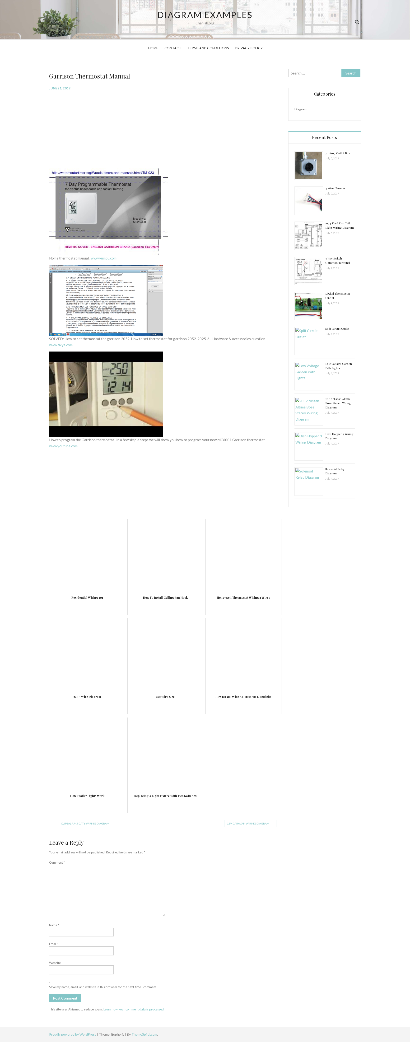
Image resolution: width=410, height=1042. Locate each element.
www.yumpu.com (103, 258)
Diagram (300, 109)
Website (55, 963)
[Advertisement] (165, 129)
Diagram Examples (204, 14)
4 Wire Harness (335, 188)
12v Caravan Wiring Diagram (248, 823)
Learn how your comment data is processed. (133, 1009)
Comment (57, 862)
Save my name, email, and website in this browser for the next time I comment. (103, 987)
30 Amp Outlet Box (337, 153)
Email (53, 944)
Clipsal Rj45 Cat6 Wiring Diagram (85, 823)
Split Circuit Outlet (337, 328)
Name (54, 925)
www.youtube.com (63, 446)
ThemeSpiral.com (144, 1034)
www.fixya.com (61, 345)
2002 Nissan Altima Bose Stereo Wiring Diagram (338, 403)
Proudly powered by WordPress (73, 1034)
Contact (172, 48)
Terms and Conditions (208, 48)
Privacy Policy (249, 48)
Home (153, 48)
